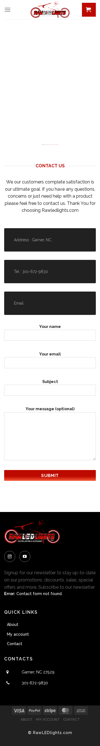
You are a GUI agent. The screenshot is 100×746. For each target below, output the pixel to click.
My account (18, 634)
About (12, 624)
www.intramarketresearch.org (54, 144)
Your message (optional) (50, 408)
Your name (50, 326)
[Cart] (89, 10)
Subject (50, 381)
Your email (50, 354)
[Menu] (7, 9)
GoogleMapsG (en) (47, 144)
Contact (14, 643)
